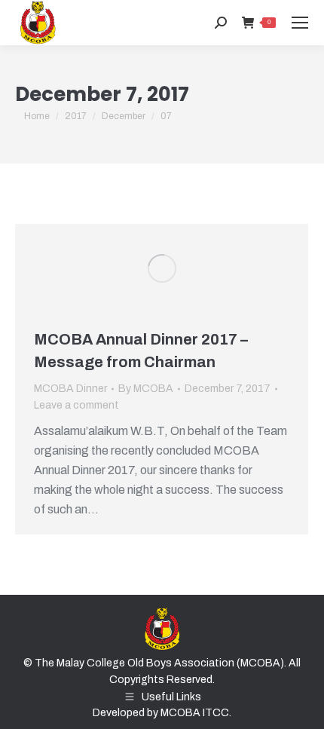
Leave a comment (76, 405)
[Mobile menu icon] (300, 23)
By (145, 388)
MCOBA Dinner (70, 388)
